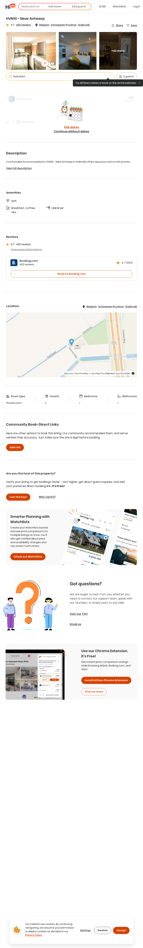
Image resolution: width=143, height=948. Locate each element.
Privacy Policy (33, 935)
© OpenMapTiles (97, 373)
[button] (102, 6)
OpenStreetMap (122, 373)
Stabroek (84, 25)
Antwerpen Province (63, 25)
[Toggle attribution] (133, 373)
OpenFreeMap (81, 373)
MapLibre (68, 373)
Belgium (44, 25)
